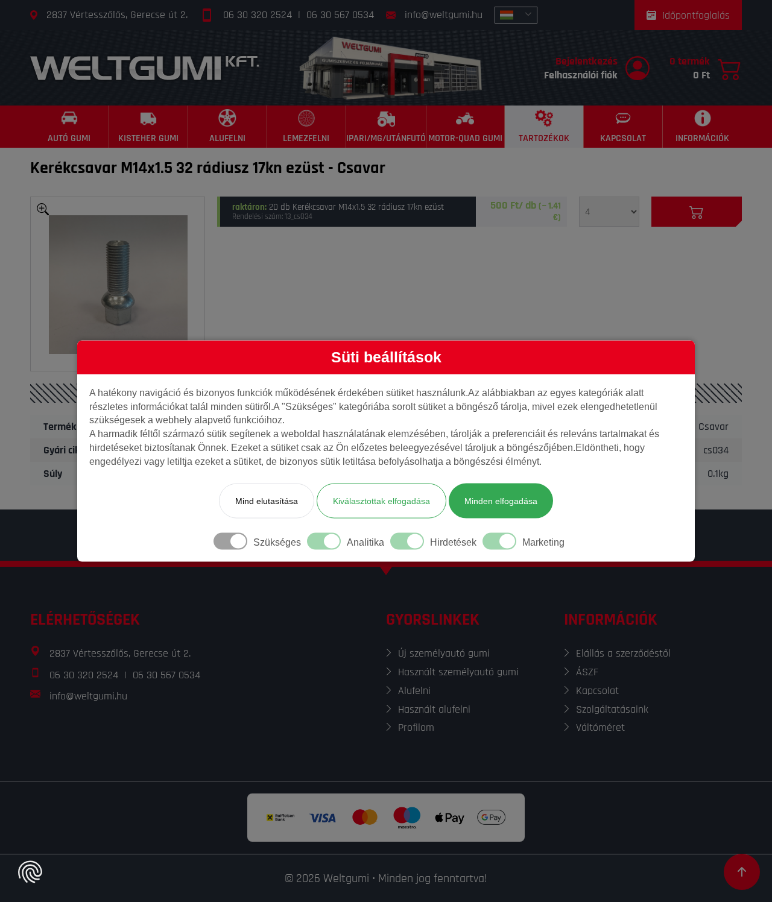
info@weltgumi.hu (443, 15)
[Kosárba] (696, 212)
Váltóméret (600, 727)
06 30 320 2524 (257, 15)
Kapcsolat (597, 691)
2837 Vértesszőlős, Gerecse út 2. (117, 15)
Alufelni (414, 691)
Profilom (416, 727)
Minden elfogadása (500, 500)
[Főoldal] (144, 67)
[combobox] (516, 15)
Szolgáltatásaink (612, 709)
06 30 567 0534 (340, 15)
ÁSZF (587, 672)
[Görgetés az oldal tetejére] (742, 872)
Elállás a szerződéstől (623, 653)
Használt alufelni (434, 709)
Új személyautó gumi (444, 653)
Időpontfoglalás (696, 15)
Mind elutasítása (266, 500)
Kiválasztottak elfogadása (381, 500)
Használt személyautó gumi (458, 672)
